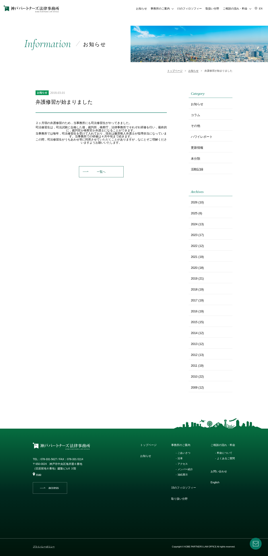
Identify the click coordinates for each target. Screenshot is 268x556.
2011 (194, 365)
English (215, 482)
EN (260, 8)
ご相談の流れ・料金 (235, 8)
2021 (194, 257)
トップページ (148, 444)
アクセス (183, 463)
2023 (194, 235)
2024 (194, 224)
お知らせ (141, 8)
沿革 (180, 458)
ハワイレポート (202, 136)
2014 (194, 333)
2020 (194, 268)
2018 (194, 289)
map (38, 474)
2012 (194, 355)
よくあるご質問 (226, 458)
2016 (194, 311)
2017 (194, 300)
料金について (224, 452)
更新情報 (197, 147)
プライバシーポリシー (44, 546)
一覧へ (101, 171)
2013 (194, 344)
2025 (194, 213)
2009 (194, 387)
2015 (194, 322)
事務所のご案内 (160, 8)
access (53, 488)
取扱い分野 (212, 8)
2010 (194, 376)
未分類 (195, 158)
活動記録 (197, 169)
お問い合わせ (219, 471)
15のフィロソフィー (189, 8)
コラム (195, 115)
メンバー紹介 (185, 469)
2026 (194, 202)
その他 (195, 126)
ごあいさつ (184, 452)
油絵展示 (183, 474)
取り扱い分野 (179, 498)
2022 (194, 246)
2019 (194, 278)
